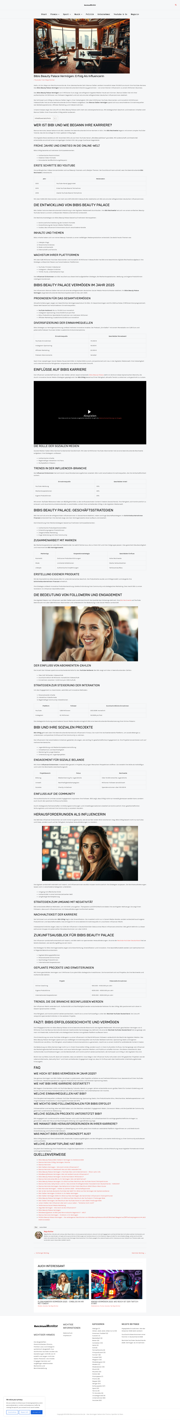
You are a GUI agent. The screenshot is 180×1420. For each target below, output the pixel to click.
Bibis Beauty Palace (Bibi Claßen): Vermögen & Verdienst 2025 (61, 1160)
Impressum (67, 1335)
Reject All (24, 1412)
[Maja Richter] (38, 1235)
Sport (66, 14)
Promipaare (96, 1376)
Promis (54, 14)
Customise (12, 1412)
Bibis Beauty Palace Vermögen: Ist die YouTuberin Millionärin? (61, 1177)
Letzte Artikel (43, 1227)
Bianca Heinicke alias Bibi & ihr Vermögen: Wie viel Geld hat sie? (62, 1179)
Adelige (95, 1328)
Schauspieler (97, 1386)
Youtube (38, 80)
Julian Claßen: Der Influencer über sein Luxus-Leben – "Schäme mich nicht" (66, 1203)
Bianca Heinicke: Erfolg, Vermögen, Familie (54, 1162)
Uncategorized (97, 1395)
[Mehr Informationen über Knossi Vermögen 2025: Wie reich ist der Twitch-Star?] (116, 1284)
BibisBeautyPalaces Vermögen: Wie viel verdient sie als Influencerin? (64, 1174)
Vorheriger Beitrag (41, 1253)
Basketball (96, 1338)
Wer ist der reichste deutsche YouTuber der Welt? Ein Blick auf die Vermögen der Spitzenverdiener (74, 1191)
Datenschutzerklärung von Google (110, 418)
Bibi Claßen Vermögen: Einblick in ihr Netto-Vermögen (58, 1193)
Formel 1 (95, 1355)
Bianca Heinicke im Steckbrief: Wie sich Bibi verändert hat (60, 1169)
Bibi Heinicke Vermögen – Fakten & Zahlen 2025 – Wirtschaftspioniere (64, 1188)
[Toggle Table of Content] (54, 118)
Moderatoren (95, 1306)
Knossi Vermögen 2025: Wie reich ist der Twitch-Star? (115, 1303)
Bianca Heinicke (45, 1165)
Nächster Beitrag (139, 1253)
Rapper (95, 1381)
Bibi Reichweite (125, 600)
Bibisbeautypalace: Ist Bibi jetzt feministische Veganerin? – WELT (62, 1212)
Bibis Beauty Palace (96, 375)
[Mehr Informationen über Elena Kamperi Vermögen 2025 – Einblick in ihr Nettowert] (63, 1284)
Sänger (95, 1383)
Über (36, 1227)
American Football (99, 1333)
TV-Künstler (96, 1393)
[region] (24, 1406)
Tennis (94, 1391)
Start (44, 14)
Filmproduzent (97, 1352)
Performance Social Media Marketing (52, 1205)
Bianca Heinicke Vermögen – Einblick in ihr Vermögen (58, 1215)
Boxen (94, 1340)
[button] (176, 5)
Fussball (95, 1357)
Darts (94, 1345)
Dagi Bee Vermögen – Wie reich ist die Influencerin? (57, 1208)
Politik (90, 14)
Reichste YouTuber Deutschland (129, 940)
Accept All (37, 1412)
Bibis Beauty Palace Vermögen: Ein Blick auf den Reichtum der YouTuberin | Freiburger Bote (72, 1198)
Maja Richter (48, 1231)
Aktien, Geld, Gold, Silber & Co (103, 1331)
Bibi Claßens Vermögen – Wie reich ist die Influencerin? (59, 1167)
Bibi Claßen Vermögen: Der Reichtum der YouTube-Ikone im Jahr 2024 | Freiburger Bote (70, 1200)
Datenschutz (67, 1333)
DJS (93, 1348)
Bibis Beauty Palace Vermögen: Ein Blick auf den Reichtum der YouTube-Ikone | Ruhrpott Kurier (73, 1181)
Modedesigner (97, 1362)
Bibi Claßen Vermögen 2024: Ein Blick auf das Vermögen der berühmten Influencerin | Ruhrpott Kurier (76, 1196)
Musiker (95, 1372)
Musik (77, 14)
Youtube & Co (120, 14)
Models (40, 1306)
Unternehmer (104, 14)
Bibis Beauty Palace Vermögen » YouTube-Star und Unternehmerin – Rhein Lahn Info (69, 1172)
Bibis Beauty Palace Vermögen (50, 1210)
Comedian (96, 1343)
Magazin (135, 14)
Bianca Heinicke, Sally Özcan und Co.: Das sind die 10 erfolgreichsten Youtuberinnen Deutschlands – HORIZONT (79, 1184)
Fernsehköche (97, 1350)
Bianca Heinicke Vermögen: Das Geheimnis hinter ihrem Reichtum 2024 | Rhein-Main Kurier (72, 1186)
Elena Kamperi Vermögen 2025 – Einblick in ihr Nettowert (61, 1303)
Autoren (95, 1336)
